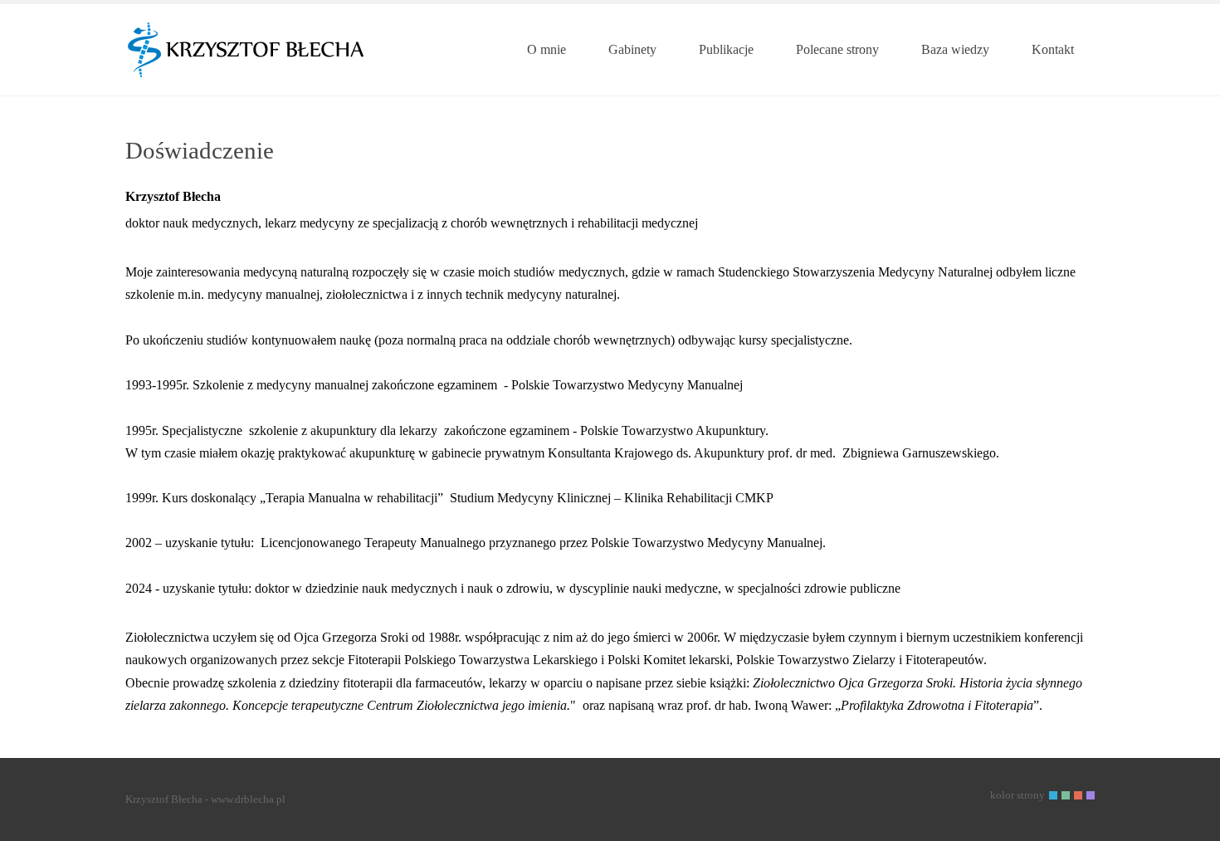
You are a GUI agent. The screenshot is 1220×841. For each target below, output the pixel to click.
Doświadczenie (199, 150)
